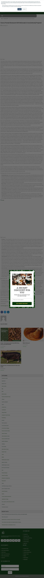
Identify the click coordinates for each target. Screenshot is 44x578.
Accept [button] (19, 9)
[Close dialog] (33, 272)
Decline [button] (24, 9)
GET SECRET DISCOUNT (22, 303)
